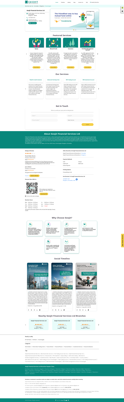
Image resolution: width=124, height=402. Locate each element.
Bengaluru (42, 6)
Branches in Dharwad (70, 370)
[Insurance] (70, 43)
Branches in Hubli (44, 372)
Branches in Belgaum (60, 369)
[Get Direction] (77, 180)
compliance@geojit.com (55, 387)
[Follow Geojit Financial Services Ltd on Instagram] (64, 400)
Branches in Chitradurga (47, 370)
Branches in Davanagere (59, 370)
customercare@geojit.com (39, 385)
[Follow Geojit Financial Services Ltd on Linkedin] (62, 400)
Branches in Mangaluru (87, 372)
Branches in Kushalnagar (64, 372)
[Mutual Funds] (53, 43)
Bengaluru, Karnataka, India (69, 180)
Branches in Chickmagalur (35, 370)
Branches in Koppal (53, 372)
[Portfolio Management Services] (87, 43)
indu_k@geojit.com (64, 389)
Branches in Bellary (71, 369)
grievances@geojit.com (55, 385)
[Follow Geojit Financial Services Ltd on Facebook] (56, 400)
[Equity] (36, 43)
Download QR (44, 194)
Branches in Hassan (34, 372)
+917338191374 (31, 17)
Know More (36, 67)
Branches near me (29, 6)
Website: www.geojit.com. (41, 383)
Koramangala (41, 339)
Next (97, 54)
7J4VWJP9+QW (66, 179)
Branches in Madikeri (75, 372)
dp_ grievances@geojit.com (73, 385)
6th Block (34, 339)
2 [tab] (75, 29)
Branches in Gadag (81, 370)
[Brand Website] (68, 400)
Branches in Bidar (80, 369)
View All (27, 175)
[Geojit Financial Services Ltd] (31, 2)
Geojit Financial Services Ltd (38, 320)
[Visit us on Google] (58, 400)
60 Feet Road (28, 339)
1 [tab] (73, 29)
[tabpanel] (74, 19)
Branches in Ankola (29, 369)
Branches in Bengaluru (50, 369)
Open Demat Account (122, 240)
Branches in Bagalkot (39, 369)
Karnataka (36, 6)
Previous (27, 54)
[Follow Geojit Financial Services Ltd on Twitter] (60, 400)
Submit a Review (34, 175)
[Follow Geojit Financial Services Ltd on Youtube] (66, 400)
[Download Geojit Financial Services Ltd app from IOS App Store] (122, 11)
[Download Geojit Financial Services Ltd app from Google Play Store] (122, 9)
